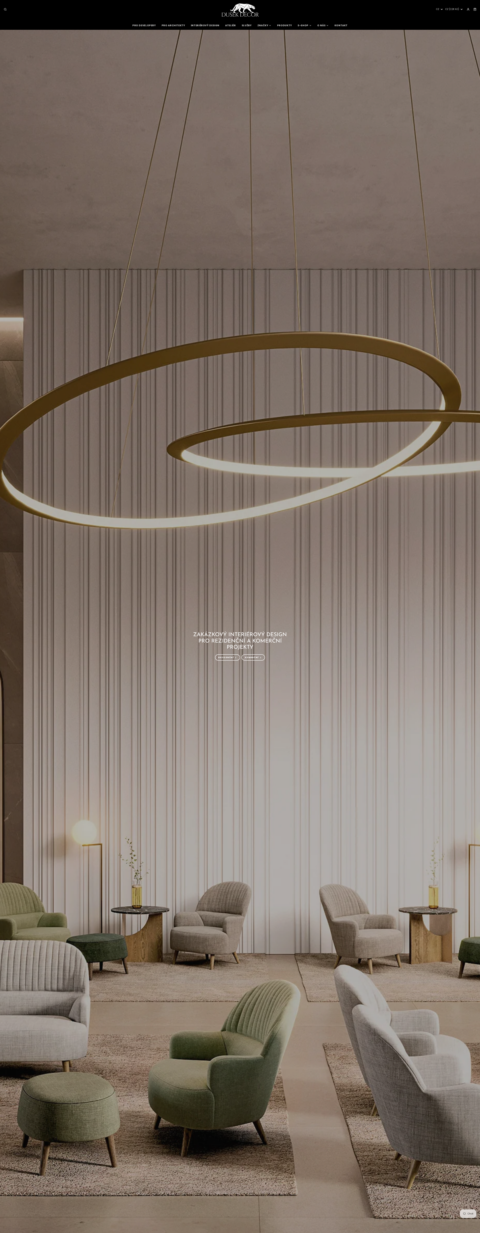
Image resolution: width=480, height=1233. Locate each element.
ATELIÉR (230, 25)
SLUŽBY (247, 25)
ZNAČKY (262, 25)
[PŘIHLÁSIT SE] (468, 9)
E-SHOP (303, 25)
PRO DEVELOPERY (144, 25)
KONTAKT (341, 25)
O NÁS (321, 25)
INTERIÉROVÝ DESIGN (205, 25)
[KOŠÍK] (474, 9)
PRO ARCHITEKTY (173, 25)
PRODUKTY (284, 25)
